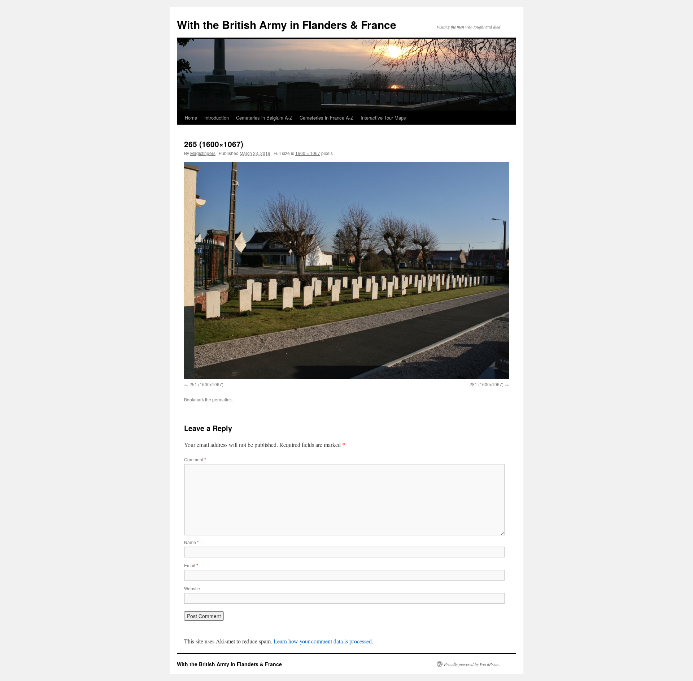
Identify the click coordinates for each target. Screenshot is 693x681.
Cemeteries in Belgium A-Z (264, 117)
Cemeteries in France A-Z (326, 117)
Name (191, 542)
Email (191, 565)
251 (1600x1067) (206, 384)
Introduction (216, 117)
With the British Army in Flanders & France (286, 24)
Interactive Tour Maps (383, 117)
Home (191, 117)
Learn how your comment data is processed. (323, 641)
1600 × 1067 (307, 153)
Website (192, 588)
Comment (195, 459)
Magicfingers (202, 153)
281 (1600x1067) (487, 384)
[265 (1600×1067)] (346, 270)
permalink (222, 399)
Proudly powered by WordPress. (472, 664)
